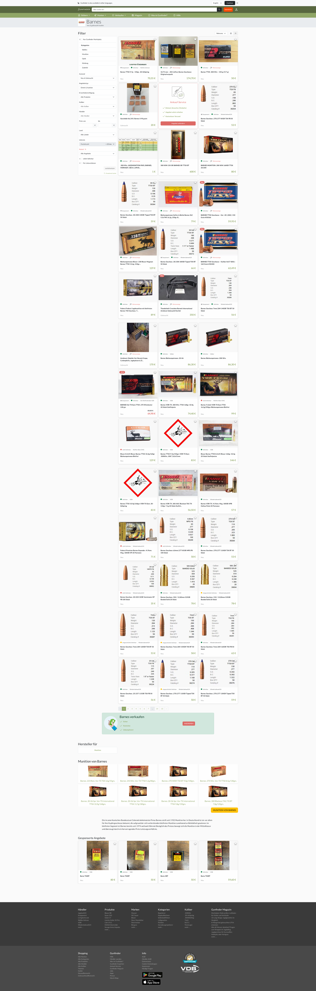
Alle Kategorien (83, 959)
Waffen (84, 50)
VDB (79, 923)
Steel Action (135, 923)
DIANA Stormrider (111, 925)
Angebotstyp (83, 83)
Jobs (111, 971)
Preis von (82, 121)
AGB (143, 957)
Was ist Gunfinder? (159, 15)
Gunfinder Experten (117, 964)
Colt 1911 (108, 923)
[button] (235, 9)
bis (99, 121)
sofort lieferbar (88, 159)
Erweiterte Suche (111, 173)
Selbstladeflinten (164, 918)
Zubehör (85, 68)
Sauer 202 (108, 915)
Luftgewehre (162, 920)
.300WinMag (189, 918)
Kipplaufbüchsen (164, 915)
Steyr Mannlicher (137, 920)
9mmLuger (188, 925)
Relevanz (220, 33)
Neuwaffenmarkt (84, 973)
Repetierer (162, 913)
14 (157, 709)
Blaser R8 (108, 913)
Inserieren (228, 9)
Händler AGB (146, 959)
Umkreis (82, 140)
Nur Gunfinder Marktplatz (92, 39)
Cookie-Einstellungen (149, 964)
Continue (230, 3)
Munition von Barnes (92, 761)
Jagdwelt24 (82, 913)
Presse (112, 976)
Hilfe (178, 15)
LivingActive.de (83, 918)
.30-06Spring (189, 915)
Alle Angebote (86, 153)
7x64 (186, 920)
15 (162, 709)
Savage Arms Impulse (112, 927)
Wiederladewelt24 (84, 925)
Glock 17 (108, 918)
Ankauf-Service (115, 966)
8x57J (187, 923)
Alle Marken (82, 957)
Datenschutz (146, 961)
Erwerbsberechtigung (86, 93)
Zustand (82, 74)
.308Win (188, 913)
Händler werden (115, 959)
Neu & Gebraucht (87, 78)
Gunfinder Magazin (116, 969)
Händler (82, 112)
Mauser (134, 913)
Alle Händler (82, 964)
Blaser (133, 918)
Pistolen (161, 923)
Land (81, 130)
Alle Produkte (85, 97)
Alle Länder (85, 135)
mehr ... (80, 927)
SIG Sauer (134, 915)
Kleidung (85, 63)
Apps (112, 973)
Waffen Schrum (83, 920)
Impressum (146, 966)
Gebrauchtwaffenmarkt (86, 976)
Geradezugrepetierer (165, 925)
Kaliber (81, 102)
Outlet (80, 971)
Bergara (134, 925)
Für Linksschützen (89, 163)
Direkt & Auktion (87, 88)
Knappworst (82, 915)
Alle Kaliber (82, 966)
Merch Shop (114, 978)
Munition (85, 54)
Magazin (138, 15)
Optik (84, 59)
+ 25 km (109, 144)
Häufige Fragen (147, 969)
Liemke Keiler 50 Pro (112, 920)
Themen (81, 969)
